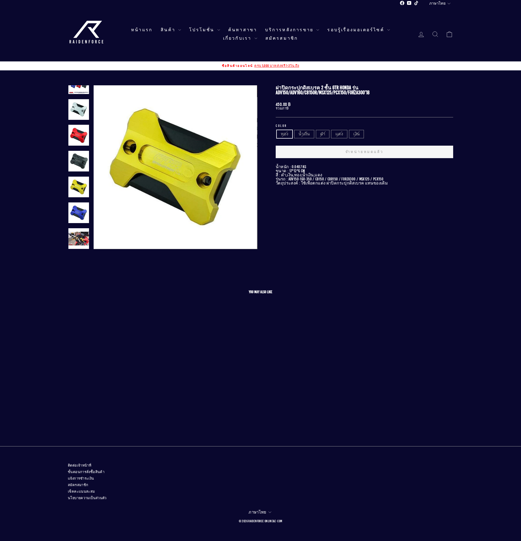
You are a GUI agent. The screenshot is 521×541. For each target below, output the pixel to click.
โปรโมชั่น (202, 29)
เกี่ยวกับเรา (238, 38)
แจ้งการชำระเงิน (81, 478)
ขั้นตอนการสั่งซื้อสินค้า (86, 472)
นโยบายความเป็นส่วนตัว (87, 498)
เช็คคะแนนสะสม (81, 491)
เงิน (356, 134)
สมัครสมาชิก (281, 38)
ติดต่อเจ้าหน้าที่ (79, 465)
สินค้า (169, 29)
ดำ (322, 134)
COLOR (281, 125)
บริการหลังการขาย (290, 29)
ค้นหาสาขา (242, 29)
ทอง (284, 134)
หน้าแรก (142, 29)
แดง (339, 134)
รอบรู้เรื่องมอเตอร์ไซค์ (356, 29)
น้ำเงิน (304, 134)
